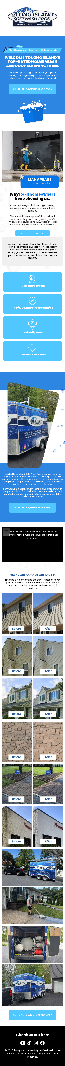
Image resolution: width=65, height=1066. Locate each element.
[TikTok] (29, 1043)
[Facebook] (42, 1043)
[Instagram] (36, 1043)
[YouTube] (23, 1043)
